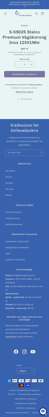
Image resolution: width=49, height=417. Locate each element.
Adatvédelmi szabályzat (26, 399)
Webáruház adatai (24, 92)
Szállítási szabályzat (25, 408)
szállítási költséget (32, 52)
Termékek (10, 171)
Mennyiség (24, 59)
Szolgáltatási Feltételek (16, 247)
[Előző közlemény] (5, 4)
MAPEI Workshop (13, 224)
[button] (5, 14)
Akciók (8, 177)
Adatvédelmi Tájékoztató (17, 241)
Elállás (8, 195)
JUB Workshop (12, 218)
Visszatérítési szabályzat (29, 394)
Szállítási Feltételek (15, 260)
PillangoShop (23, 390)
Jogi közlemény (39, 413)
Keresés (9, 189)
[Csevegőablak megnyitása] (43, 411)
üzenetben (10, 336)
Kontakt (9, 183)
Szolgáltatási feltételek (25, 403)
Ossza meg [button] (26, 99)
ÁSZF (7, 253)
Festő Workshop (13, 212)
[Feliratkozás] (40, 153)
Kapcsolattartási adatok (17, 413)
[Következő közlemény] (44, 4)
